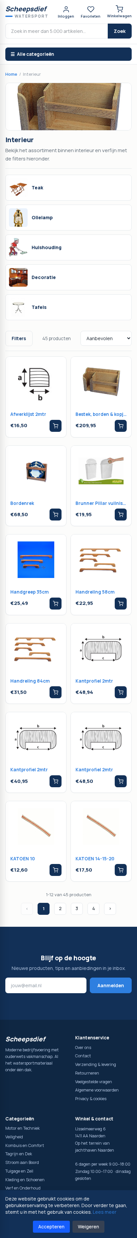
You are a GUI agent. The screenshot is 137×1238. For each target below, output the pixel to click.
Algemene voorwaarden (97, 1090)
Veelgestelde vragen (93, 1082)
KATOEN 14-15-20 (94, 859)
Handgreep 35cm (29, 592)
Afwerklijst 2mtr (28, 414)
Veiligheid (14, 1137)
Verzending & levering (95, 1064)
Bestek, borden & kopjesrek (101, 414)
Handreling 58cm (95, 592)
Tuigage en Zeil (19, 1171)
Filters (19, 338)
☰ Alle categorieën (32, 54)
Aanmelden (110, 985)
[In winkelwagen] (56, 426)
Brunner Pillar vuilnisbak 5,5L (101, 503)
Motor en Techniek (22, 1128)
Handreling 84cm (30, 681)
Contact (83, 1056)
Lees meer (104, 1212)
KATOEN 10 (22, 859)
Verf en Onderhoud (23, 1188)
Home (11, 74)
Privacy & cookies (90, 1098)
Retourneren (87, 1073)
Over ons (83, 1047)
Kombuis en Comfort (24, 1145)
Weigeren (88, 1226)
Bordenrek (22, 503)
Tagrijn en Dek (18, 1154)
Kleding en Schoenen (25, 1180)
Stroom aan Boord (22, 1162)
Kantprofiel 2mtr (94, 681)
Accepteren (51, 1226)
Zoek (120, 31)
